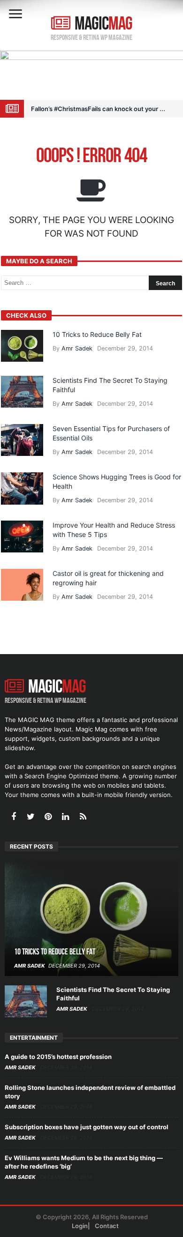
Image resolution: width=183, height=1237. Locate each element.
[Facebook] (13, 817)
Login (80, 1226)
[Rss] (83, 817)
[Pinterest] (48, 817)
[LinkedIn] (65, 817)
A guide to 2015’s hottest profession (58, 1056)
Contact (107, 1226)
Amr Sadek (76, 348)
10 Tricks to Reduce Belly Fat (97, 334)
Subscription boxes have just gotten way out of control (86, 1127)
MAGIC (103, 24)
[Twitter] (30, 817)
